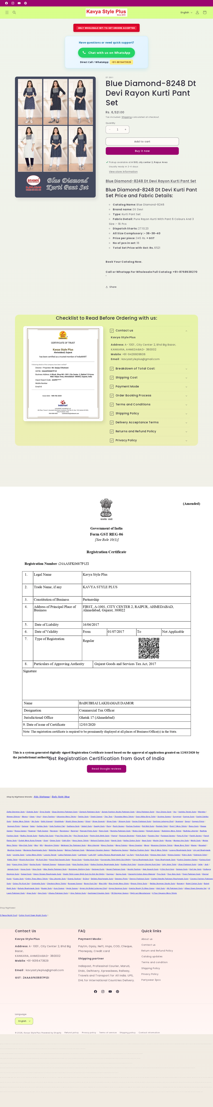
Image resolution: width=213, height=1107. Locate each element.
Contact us (148, 944)
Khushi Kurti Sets (26, 859)
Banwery (180, 883)
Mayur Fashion (107, 845)
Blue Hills (103, 883)
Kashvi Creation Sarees (187, 859)
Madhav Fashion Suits (139, 850)
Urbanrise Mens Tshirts (66, 816)
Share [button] (113, 287)
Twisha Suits (83, 816)
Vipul (38, 816)
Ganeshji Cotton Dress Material (141, 874)
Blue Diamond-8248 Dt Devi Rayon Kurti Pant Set (151, 180)
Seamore (179, 821)
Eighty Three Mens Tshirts (36, 879)
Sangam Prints (13, 826)
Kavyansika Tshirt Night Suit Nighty (116, 859)
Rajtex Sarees (138, 831)
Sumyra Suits (188, 816)
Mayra (146, 845)
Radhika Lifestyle (190, 831)
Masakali (202, 845)
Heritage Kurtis (98, 869)
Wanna (25, 816)
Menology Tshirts (52, 845)
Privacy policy (89, 1032)
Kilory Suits (187, 855)
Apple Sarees (72, 888)
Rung (108, 826)
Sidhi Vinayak (47, 821)
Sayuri (187, 821)
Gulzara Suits (182, 869)
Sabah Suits (86, 826)
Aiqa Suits (42, 893)
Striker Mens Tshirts (21, 821)
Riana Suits (194, 826)
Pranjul (114, 836)
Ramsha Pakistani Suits (120, 831)
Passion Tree (153, 836)
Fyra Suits (161, 874)
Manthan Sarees (14, 850)
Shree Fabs (112, 821)
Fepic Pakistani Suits (191, 874)
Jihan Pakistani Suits (187, 864)
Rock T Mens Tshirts (178, 826)
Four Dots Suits (174, 874)
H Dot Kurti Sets (167, 869)
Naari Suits (146, 840)
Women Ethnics (13, 816)
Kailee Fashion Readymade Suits (105, 864)
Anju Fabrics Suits (78, 893)
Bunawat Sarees (75, 883)
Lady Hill (92, 855)
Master (194, 845)
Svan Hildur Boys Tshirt (146, 816)
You (175, 812)
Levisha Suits (18, 855)
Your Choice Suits (163, 812)
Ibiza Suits (36, 869)
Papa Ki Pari (182, 836)
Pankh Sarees (196, 836)
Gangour (110, 874)
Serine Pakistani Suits (141, 821)
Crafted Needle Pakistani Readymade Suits (169, 879)
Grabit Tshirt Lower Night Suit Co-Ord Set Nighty (84, 874)
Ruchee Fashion (133, 826)
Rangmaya (64, 831)
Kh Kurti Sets (42, 859)
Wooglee (202, 812)
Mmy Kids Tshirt (25, 845)
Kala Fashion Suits (80, 864)
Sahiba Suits (42, 826)
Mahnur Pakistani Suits (75, 850)
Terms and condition (154, 962)
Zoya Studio (45, 812)
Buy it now (142, 151)
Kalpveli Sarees (49, 864)
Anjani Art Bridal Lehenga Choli (93, 888)
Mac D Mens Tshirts (159, 850)
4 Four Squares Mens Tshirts (164, 893)
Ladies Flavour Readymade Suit (111, 855)
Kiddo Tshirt (12, 859)
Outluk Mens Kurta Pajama (29, 840)
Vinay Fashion (49, 816)
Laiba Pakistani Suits (67, 855)
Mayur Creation (135, 845)
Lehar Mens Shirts (34, 855)
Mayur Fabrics (121, 845)
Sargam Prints (198, 821)
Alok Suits (160, 888)
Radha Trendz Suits (28, 836)
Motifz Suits (196, 840)
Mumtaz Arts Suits (181, 840)
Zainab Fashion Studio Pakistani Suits (118, 812)
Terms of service (107, 1032)
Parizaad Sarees (168, 836)
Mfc (41, 845)
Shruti (88, 821)
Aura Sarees (59, 888)
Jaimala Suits (13, 869)
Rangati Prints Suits (88, 831)
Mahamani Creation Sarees (98, 850)
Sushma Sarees (164, 816)
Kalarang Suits (64, 864)
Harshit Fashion (134, 869)
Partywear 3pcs (151, 979)
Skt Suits (35, 821)
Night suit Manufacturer (140, 893)
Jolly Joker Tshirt (169, 864)
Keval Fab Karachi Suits (59, 859)
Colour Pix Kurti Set (21, 883)
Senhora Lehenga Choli (163, 821)
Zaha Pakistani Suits (145, 812)
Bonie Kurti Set (90, 883)
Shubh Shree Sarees (75, 821)
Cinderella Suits (38, 883)
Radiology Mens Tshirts (171, 831)
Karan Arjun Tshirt (20, 864)
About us (147, 939)
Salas (32, 826)
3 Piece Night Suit (8, 915)
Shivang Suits (124, 821)
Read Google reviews (106, 768)
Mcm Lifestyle (93, 845)
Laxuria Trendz (50, 855)
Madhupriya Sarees (119, 850)
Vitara (32, 816)
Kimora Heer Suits (158, 855)
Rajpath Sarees (153, 831)
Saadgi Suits (99, 826)
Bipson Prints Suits (139, 883)
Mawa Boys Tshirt (181, 845)
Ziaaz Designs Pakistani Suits (65, 812)
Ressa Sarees (20, 831)
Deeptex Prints (121, 879)
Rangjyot (74, 831)
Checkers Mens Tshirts (56, 883)
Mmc (36, 845)
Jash (207, 864)
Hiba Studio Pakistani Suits (55, 869)
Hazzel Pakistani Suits (115, 869)
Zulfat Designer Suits (16, 812)
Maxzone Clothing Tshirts (161, 845)
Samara (25, 826)
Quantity (110, 122)
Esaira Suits (18, 879)
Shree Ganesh (98, 821)
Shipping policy (128, 1032)
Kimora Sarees (174, 855)
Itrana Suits (25, 869)
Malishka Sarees (56, 850)
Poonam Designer (126, 836)
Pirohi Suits (141, 836)
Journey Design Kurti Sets (149, 864)
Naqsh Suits (116, 840)
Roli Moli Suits (148, 826)
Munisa (168, 840)
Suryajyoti (177, 816)
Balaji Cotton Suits (194, 883)
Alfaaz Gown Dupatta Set (196, 888)
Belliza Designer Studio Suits (162, 883)
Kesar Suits (77, 859)
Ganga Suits (121, 874)
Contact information (149, 1032)
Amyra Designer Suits (118, 888)
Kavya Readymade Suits (143, 859)
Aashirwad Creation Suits (98, 893)
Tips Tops (108, 816)
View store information (123, 171)
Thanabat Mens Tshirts (124, 816)
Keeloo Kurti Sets (91, 859)
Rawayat (32, 831)
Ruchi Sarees (118, 826)
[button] (7, 12)
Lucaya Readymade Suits (180, 850)
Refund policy (72, 1032)
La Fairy (130, 855)
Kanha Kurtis (35, 864)
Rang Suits (103, 831)
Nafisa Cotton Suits (131, 840)
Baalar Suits (46, 888)
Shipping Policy (150, 968)
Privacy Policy (149, 974)
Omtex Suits (55, 840)
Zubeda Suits (32, 812)
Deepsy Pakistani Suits (139, 879)
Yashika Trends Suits (187, 812)
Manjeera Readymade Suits (35, 850)
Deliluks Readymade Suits (102, 879)
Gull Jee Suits (195, 869)
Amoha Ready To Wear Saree (141, 888)
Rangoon (54, 831)
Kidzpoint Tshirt (200, 855)
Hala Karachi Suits (151, 869)
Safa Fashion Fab (57, 826)
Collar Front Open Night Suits (33, 915)
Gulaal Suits (26, 874)
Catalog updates (152, 956)
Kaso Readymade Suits (165, 859)
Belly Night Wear (61, 796)
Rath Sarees (42, 831)
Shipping (127, 117)
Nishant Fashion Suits (100, 840)
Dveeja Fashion (74, 879)
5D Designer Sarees (120, 893)
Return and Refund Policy (157, 950)
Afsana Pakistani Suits (58, 893)
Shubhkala (59, 821)
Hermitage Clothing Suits (79, 869)
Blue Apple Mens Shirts (119, 883)
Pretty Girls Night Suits (99, 836)
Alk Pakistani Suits (175, 888)
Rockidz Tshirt (162, 826)
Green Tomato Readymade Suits (47, 874)
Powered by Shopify (51, 1032)
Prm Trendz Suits (81, 836)
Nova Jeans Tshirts (80, 840)
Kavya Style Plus (32, 1032)
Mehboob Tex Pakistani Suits (73, 845)
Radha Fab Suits (46, 836)
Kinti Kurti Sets (142, 855)
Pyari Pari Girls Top (63, 836)
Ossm (45, 840)
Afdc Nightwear (42, 796)
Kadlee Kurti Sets (128, 864)
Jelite (200, 864)
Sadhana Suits (73, 826)
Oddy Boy (66, 840)
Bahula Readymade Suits (28, 888)
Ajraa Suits (31, 893)
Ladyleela (82, 855)
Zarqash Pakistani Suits (89, 812)
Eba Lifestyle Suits (58, 879)
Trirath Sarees (96, 816)
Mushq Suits (158, 840)
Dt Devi (86, 879)
